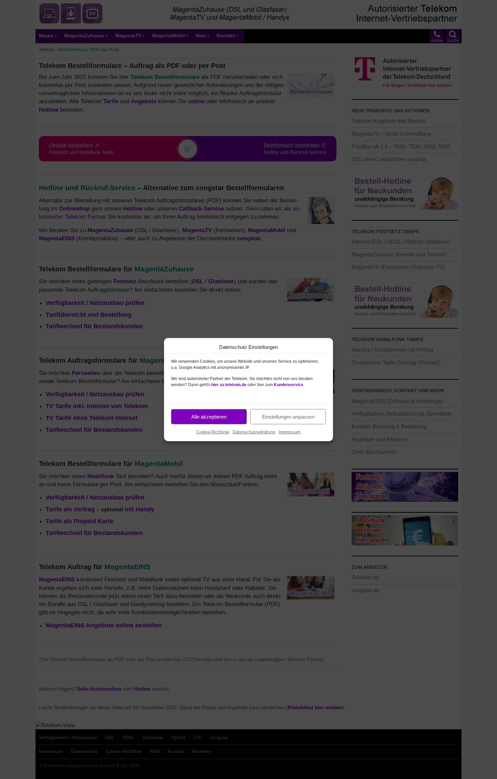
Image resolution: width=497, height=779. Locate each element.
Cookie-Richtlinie (212, 432)
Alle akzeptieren (209, 416)
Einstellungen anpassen (288, 416)
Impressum (290, 432)
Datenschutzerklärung (254, 432)
